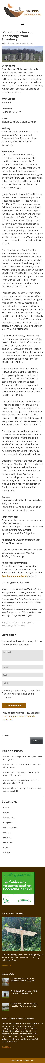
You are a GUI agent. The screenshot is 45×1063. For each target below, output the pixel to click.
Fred (31, 43)
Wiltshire (31, 623)
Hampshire (7, 822)
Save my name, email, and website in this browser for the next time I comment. (22, 694)
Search (5, 735)
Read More (6, 965)
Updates (6, 848)
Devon (6, 807)
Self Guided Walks (11, 623)
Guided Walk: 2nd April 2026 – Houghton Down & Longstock (23, 979)
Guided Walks (9, 817)
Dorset (6, 812)
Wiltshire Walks (19, 625)
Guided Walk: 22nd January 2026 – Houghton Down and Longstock (24, 1005)
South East (7, 837)
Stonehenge (8, 625)
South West (23, 623)
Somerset (7, 832)
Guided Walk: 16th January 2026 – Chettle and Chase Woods (24, 992)
